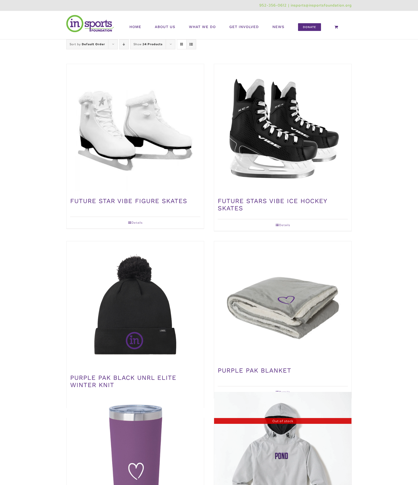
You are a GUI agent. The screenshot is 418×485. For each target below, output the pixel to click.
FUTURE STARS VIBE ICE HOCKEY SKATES (272, 204)
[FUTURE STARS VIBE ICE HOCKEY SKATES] (282, 128)
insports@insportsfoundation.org (321, 5)
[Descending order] (124, 44)
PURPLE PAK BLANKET (254, 370)
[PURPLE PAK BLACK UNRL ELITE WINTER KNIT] (135, 305)
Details (137, 223)
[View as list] (191, 44)
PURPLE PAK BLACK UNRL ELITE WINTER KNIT (123, 381)
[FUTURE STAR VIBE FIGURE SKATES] (135, 128)
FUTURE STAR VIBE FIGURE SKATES (128, 201)
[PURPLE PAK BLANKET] (282, 301)
